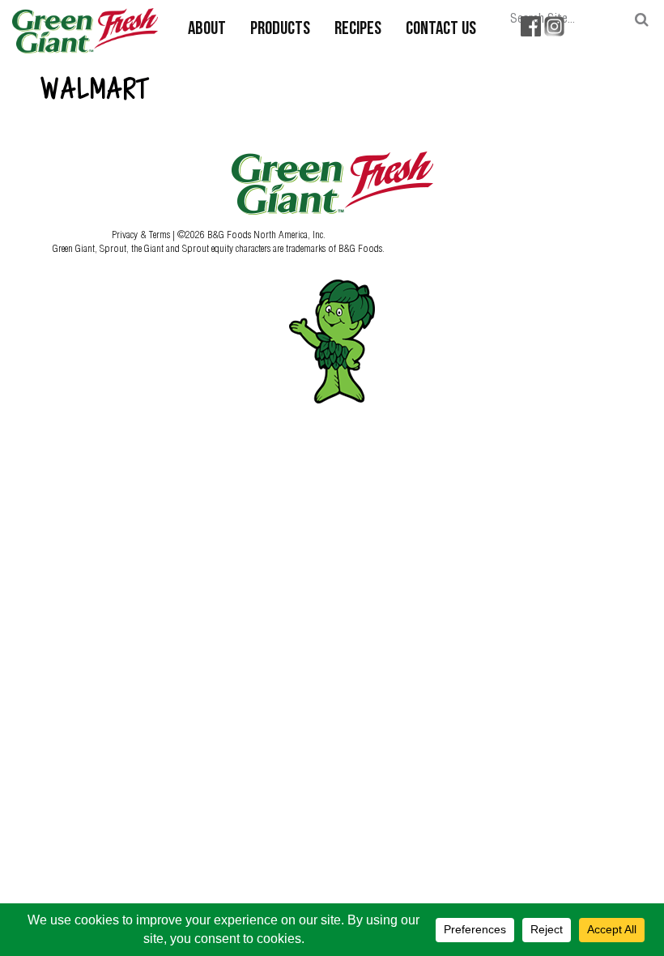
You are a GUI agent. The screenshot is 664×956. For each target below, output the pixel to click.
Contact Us (441, 29)
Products (280, 29)
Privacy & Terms (142, 234)
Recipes (357, 29)
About (207, 29)
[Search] (642, 20)
